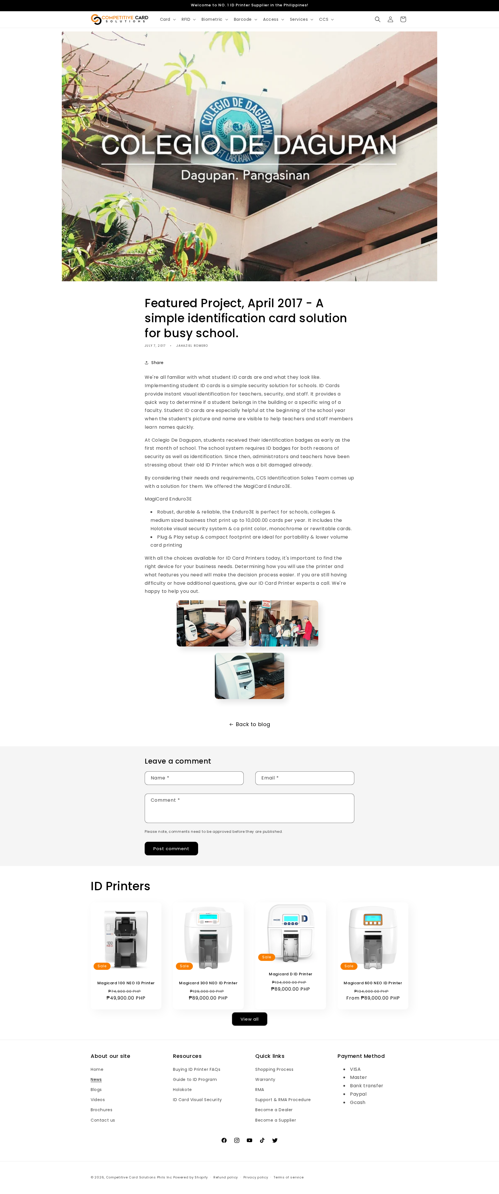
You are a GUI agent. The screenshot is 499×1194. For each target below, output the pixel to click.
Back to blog (253, 724)
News (96, 1079)
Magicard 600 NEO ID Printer (373, 983)
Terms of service (288, 1177)
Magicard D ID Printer (290, 974)
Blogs (96, 1089)
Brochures (101, 1110)
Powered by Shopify (190, 1177)
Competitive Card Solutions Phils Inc (139, 1177)
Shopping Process (274, 1069)
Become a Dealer (274, 1110)
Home (97, 1069)
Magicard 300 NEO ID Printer (208, 983)
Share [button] (157, 362)
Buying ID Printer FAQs (196, 1069)
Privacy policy (255, 1177)
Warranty (265, 1079)
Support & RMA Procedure (283, 1100)
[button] (167, 19)
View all (250, 1019)
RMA (259, 1089)
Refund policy (225, 1177)
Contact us (103, 1120)
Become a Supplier (275, 1120)
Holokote (182, 1089)
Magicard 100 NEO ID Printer (126, 983)
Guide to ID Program (195, 1079)
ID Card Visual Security (197, 1100)
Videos (98, 1100)
